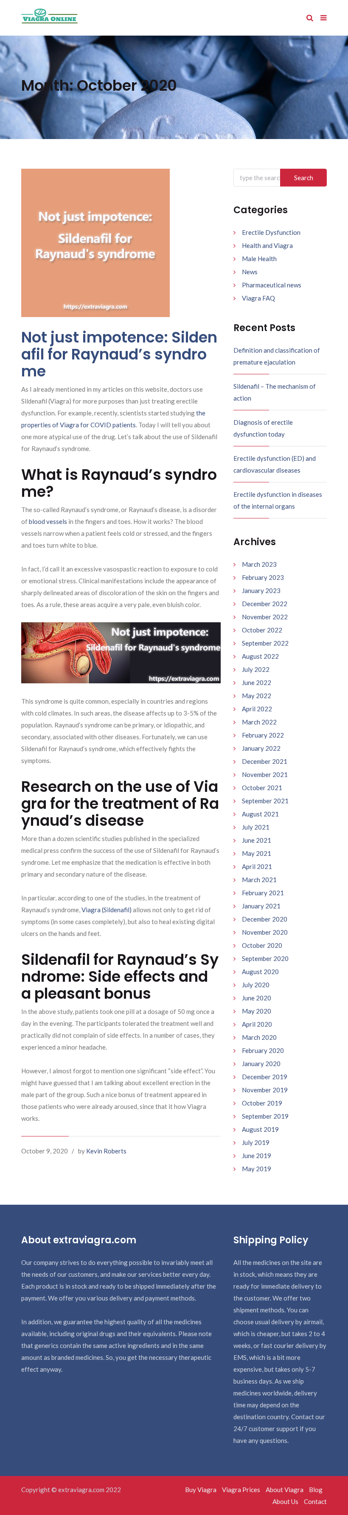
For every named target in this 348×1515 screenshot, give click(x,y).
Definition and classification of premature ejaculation (276, 356)
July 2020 (255, 985)
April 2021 (257, 866)
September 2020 (265, 958)
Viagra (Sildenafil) (106, 909)
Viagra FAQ (258, 298)
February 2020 (263, 1050)
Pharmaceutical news (271, 285)
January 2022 (261, 748)
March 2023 (259, 564)
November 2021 (265, 774)
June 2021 (256, 840)
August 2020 (260, 971)
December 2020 (264, 919)
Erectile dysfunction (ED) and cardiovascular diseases (274, 464)
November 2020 (265, 932)
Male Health (259, 258)
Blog (316, 1489)
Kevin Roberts (106, 1151)
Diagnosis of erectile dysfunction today (263, 428)
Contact (315, 1501)
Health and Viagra (267, 245)
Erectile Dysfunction (271, 232)
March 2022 (259, 722)
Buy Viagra (200, 1489)
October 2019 (262, 1103)
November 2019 (265, 1090)
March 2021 (259, 879)
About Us (285, 1501)
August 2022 (260, 656)
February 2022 (263, 735)
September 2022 (265, 643)
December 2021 (264, 761)
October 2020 (262, 945)
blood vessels (48, 521)
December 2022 (264, 603)
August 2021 (260, 814)
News (250, 272)
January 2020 (261, 1063)
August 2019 (260, 1129)
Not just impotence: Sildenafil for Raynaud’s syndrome (119, 354)
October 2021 (262, 787)
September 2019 (265, 1116)
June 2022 (256, 682)
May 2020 (256, 1011)
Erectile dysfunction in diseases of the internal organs (277, 500)
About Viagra (284, 1489)
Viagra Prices (241, 1489)
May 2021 (256, 853)
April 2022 (257, 709)
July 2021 (255, 827)
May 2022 (256, 695)
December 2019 (264, 1077)
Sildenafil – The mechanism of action (274, 392)
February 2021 (263, 893)
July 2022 (255, 669)
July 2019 (255, 1142)
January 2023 (261, 590)
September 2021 (265, 801)
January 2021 (261, 906)
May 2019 (256, 1168)
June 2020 (256, 998)
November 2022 (265, 617)
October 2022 (262, 630)
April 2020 (257, 1024)
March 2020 (259, 1037)
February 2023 (263, 577)
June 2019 (256, 1155)
